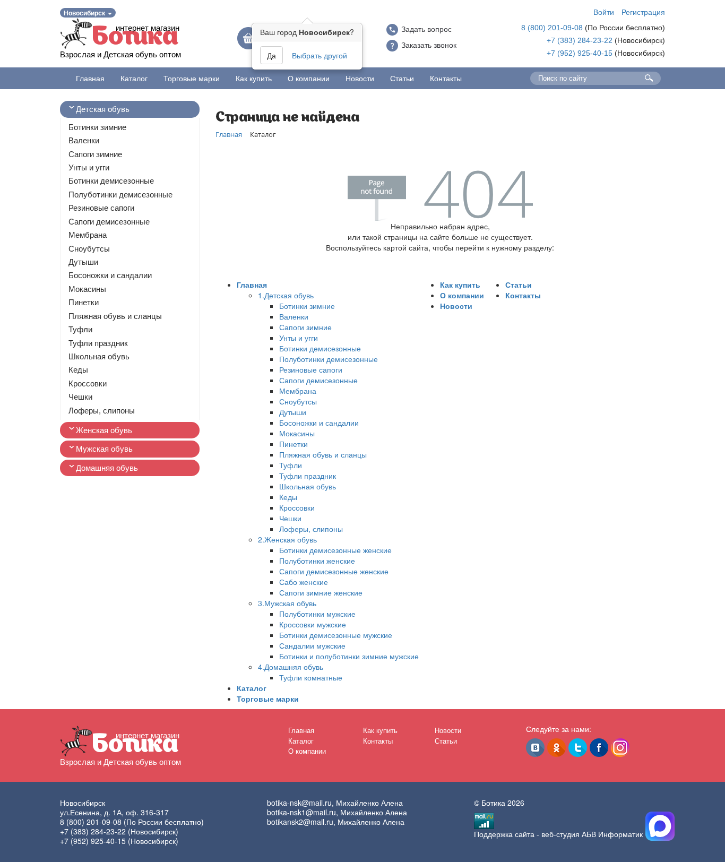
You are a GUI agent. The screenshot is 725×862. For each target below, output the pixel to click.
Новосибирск (85, 13)
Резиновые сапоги (101, 207)
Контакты (446, 78)
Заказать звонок (428, 45)
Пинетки (83, 302)
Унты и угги (88, 167)
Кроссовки (87, 383)
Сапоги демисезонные (109, 221)
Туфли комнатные (310, 677)
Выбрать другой (319, 55)
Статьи (402, 78)
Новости (360, 78)
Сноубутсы (89, 248)
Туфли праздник (98, 343)
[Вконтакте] (535, 747)
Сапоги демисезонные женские (334, 571)
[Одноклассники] (556, 747)
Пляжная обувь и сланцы (115, 316)
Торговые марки (191, 78)
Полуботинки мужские (317, 613)
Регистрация (643, 11)
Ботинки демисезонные (111, 180)
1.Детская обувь (286, 295)
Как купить (254, 78)
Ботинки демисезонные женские (335, 550)
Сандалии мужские (312, 645)
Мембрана (87, 234)
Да (271, 55)
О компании (309, 78)
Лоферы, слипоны (101, 410)
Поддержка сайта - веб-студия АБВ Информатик (558, 834)
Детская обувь (103, 109)
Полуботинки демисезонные (120, 194)
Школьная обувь (99, 356)
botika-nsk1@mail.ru (301, 812)
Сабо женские (303, 581)
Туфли (80, 329)
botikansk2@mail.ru (300, 821)
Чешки (80, 396)
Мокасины (87, 289)
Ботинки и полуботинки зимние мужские (349, 656)
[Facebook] (599, 747)
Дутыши (83, 261)
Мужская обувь (104, 448)
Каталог (134, 78)
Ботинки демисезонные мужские (335, 635)
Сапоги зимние (95, 154)
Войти (603, 11)
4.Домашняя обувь (290, 666)
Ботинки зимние (97, 127)
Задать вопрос (426, 29)
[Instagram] (620, 747)
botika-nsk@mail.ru (299, 802)
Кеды (78, 369)
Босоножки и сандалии (110, 275)
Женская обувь (104, 430)
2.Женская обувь (287, 539)
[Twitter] (577, 747)
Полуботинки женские (317, 560)
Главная (90, 78)
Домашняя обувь (107, 467)
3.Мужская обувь (287, 603)
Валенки (83, 140)
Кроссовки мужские (312, 624)
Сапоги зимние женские (320, 592)
